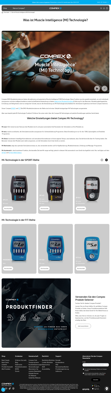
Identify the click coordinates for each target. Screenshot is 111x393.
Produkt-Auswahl (7, 367)
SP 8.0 (4, 152)
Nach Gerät (5, 362)
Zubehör (4, 364)
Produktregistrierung (62, 369)
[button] (3, 390)
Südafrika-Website (34, 378)
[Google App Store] (95, 386)
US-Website (32, 375)
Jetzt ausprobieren (83, 326)
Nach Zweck (5, 360)
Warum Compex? (19, 8)
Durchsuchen (8, 208)
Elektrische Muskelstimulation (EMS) (21, 367)
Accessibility (46, 369)
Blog (16, 362)
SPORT (13, 108)
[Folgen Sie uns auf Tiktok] (10, 388)
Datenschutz (46, 364)
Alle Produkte (6, 369)
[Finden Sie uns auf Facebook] (13, 388)
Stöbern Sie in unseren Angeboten (41, 2)
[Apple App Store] (95, 389)
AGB (43, 367)
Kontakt (58, 360)
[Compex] (55, 8)
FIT (19, 108)
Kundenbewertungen (35, 364)
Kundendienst (60, 362)
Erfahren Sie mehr (21, 360)
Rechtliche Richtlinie (48, 360)
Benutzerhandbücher (62, 367)
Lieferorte (59, 371)
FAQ (57, 364)
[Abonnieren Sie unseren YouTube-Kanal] (6, 388)
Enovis (17, 371)
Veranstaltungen (34, 367)
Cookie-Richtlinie (47, 362)
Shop (5, 8)
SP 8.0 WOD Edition (15, 152)
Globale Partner (34, 373)
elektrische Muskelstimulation (63, 101)
